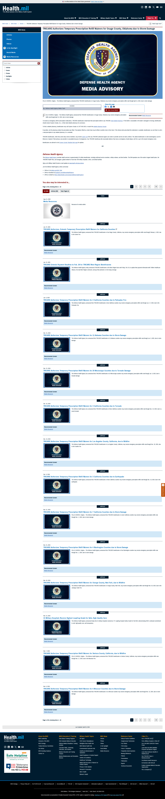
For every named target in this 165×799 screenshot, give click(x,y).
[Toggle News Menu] (127, 18)
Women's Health (84, 774)
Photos (9, 39)
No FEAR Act (35, 784)
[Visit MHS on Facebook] (150, 8)
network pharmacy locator (99, 126)
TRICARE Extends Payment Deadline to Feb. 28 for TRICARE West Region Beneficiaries (77, 265)
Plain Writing (122, 784)
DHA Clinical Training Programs (67, 738)
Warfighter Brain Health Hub (87, 743)
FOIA (69, 784)
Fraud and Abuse (48, 784)
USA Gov (132, 784)
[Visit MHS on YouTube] (157, 8)
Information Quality (96, 784)
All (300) (46, 191)
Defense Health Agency (51, 157)
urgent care (85, 137)
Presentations (124, 758)
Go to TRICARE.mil (146, 738)
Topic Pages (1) (65, 191)
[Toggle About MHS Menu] (75, 18)
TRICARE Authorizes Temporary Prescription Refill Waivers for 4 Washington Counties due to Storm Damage (85, 547)
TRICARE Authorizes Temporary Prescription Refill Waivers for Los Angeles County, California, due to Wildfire (86, 441)
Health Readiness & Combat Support (89, 755)
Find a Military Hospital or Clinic (150, 741)
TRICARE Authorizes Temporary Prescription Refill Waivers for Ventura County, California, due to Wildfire (84, 653)
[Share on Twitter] (108, 107)
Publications (124, 761)
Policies (123, 756)
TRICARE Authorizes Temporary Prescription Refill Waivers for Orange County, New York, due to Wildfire (84, 583)
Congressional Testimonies (128, 741)
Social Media (11, 52)
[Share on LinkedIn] (111, 107)
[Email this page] (114, 107)
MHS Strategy (42, 743)
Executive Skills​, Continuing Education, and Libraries (66, 748)
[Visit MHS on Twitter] (154, 8)
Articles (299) (54, 191)
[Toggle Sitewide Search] (160, 18)
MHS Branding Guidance (44, 751)
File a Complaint (146, 769)
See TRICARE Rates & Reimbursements (147, 757)
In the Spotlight (12, 48)
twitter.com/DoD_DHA (56, 170)
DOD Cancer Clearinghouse (86, 741)
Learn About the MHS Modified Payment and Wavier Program (149, 748)
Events (8, 70)
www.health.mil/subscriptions (76, 163)
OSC (151, 784)
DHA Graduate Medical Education (67, 741)
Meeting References (126, 753)
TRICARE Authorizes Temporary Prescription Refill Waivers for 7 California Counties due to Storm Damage (84, 512)
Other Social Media (113, 110)
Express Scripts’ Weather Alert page (68, 142)
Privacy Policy (24, 784)
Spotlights (9, 76)
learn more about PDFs (116, 795)
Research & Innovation (85, 769)
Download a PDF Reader (101, 795)
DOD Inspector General (81, 784)
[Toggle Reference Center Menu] (143, 18)
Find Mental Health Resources (149, 760)
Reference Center (136, 18)
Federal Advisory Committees (45, 746)
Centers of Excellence (85, 758)
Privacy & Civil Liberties (86, 767)
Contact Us (41, 753)
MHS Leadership (42, 738)
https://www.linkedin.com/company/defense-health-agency (69, 175)
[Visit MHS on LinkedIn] (146, 8)
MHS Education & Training (87, 18)
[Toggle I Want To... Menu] (155, 18)
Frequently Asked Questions (128, 751)
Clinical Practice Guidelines (128, 738)
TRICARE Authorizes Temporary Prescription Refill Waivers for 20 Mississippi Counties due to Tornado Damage (87, 371)
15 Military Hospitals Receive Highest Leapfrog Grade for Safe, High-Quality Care (75, 618)
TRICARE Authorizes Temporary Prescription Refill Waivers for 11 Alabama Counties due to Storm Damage (84, 335)
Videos (9, 44)
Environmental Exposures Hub (87, 748)
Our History (41, 748)
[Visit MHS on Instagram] (142, 8)
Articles (9, 35)
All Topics (82, 738)
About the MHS (69, 18)
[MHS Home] (15, 742)
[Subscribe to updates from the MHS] (161, 8)
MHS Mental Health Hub (86, 746)
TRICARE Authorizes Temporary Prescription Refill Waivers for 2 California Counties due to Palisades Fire (84, 300)
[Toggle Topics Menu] (116, 18)
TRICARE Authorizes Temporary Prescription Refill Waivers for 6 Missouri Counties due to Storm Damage (84, 689)
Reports (123, 763)
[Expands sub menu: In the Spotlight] (4, 48)
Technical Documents (126, 766)
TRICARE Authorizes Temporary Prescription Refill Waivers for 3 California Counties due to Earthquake (83, 477)
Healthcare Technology (85, 760)
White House (142, 784)
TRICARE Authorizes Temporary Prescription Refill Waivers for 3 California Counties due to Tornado (82, 406)
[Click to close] (163, 485)
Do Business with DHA (147, 763)
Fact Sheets (124, 743)
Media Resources (146, 115)
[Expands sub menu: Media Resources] (4, 57)
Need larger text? (157, 24)
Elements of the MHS (43, 741)
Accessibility (60, 784)
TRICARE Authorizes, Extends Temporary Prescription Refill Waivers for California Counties (79, 229)
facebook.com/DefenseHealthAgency (64, 172)
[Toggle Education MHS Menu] (97, 18)
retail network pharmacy (117, 121)
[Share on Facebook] (106, 107)
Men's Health (83, 772)
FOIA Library (124, 746)
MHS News (122, 18)
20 (156, 186)
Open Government (110, 784)
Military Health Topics (108, 18)
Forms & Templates (126, 748)
